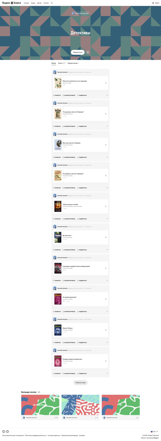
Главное (26, 3)
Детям (39, 3)
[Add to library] (106, 83)
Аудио (33, 3)
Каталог (46, 3)
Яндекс (156, 438)
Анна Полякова (77, 206)
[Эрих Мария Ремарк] (80, 405)
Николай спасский (62, 72)
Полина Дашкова (67, 237)
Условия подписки (54, 435)
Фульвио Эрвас (67, 83)
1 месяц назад (87, 72)
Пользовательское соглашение (13, 435)
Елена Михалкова (68, 114)
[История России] (40, 405)
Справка (82, 435)
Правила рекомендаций (69, 435)
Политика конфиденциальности (36, 435)
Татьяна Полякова (68, 206)
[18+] (121, 405)
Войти (157, 3)
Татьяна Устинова (68, 268)
